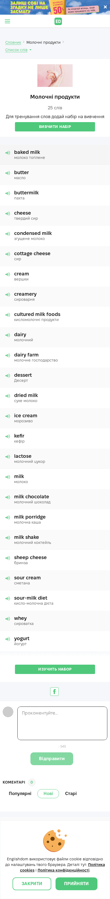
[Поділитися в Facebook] (54, 691)
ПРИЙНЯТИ (76, 883)
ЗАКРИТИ (32, 883)
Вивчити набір (55, 127)
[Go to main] (58, 21)
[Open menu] (7, 21)
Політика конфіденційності (63, 870)
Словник (13, 42)
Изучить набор (55, 669)
